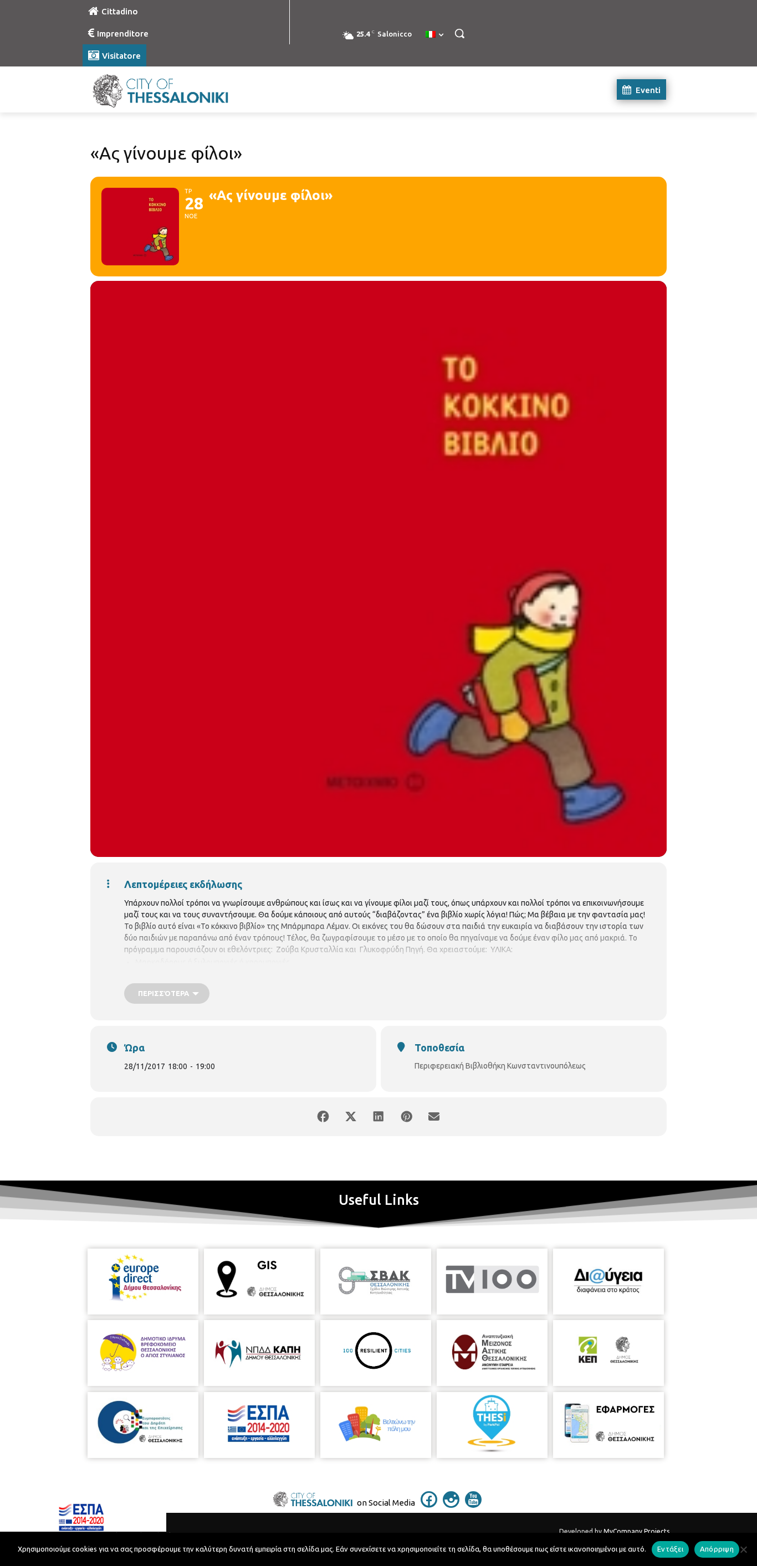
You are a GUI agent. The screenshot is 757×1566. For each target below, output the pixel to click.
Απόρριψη (717, 1549)
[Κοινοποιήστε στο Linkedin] (378, 1117)
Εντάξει (670, 1549)
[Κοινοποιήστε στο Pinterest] (406, 1117)
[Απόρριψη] (743, 1549)
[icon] (429, 1504)
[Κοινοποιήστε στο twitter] (351, 1117)
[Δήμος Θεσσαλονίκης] (171, 89)
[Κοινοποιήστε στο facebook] (323, 1117)
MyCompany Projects (636, 1531)
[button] (459, 33)
